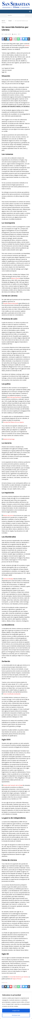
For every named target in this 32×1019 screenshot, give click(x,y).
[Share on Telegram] (23, 39)
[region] (16, 1005)
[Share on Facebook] (3, 39)
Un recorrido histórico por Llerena (18, 977)
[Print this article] (16, 39)
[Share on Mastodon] (21, 39)
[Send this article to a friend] (13, 39)
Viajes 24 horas (16, 979)
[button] (30, 11)
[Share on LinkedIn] (8, 39)
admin (15, 34)
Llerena (27, 45)
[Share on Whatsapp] (18, 39)
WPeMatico (5, 982)
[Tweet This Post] (5, 39)
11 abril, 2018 (7, 34)
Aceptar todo (16, 1010)
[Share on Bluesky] (26, 39)
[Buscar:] (16, 15)
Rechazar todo (16, 1015)
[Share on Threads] (28, 39)
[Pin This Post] (10, 39)
